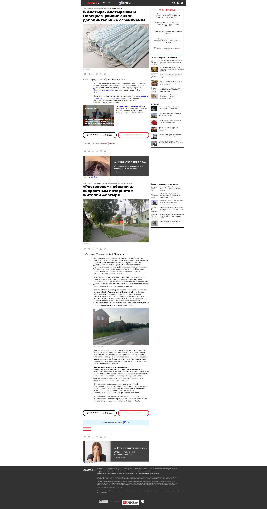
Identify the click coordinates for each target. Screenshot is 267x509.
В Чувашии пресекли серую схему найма (167, 49)
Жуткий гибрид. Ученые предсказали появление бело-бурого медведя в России (172, 216)
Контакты (100, 469)
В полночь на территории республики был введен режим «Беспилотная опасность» (167, 15)
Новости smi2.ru (90, 177)
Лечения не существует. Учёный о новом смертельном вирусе (170, 222)
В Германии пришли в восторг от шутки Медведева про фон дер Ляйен (171, 142)
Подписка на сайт (103, 471)
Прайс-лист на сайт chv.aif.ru (121, 471)
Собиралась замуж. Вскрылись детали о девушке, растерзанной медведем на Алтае (170, 195)
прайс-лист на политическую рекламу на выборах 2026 (115, 473)
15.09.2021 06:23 (88, 8)
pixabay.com (87, 69)
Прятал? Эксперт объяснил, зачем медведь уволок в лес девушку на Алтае (171, 75)
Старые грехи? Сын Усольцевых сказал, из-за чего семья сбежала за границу (171, 188)
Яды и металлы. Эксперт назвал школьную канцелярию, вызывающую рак (170, 96)
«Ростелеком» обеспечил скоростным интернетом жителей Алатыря (167, 40)
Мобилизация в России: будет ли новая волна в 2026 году (170, 121)
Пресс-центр (128, 469)
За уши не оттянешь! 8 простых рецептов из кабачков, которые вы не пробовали (172, 69)
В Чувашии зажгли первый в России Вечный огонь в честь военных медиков (167, 24)
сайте (131, 399)
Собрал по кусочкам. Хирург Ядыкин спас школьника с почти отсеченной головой (172, 209)
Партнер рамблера (115, 501)
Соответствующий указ (103, 90)
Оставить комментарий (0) (133, 135)
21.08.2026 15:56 (88, 183)
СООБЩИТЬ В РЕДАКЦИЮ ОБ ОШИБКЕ (147, 473)
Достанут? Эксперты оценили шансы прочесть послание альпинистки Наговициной (172, 62)
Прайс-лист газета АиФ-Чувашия (143, 471)
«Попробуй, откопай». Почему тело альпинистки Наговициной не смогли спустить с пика (171, 202)
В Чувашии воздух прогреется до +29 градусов (167, 32)
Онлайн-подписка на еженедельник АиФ (163, 469)
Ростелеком (87, 244)
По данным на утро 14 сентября (130, 106)
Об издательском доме (113, 469)
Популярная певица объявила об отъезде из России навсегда (169, 107)
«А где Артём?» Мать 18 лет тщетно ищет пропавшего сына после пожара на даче (171, 89)
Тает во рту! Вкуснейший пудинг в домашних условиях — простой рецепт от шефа (171, 82)
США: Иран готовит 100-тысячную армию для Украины (170, 114)
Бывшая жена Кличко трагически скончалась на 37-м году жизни (170, 135)
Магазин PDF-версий (140, 469)
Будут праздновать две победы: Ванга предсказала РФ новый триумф (169, 129)
